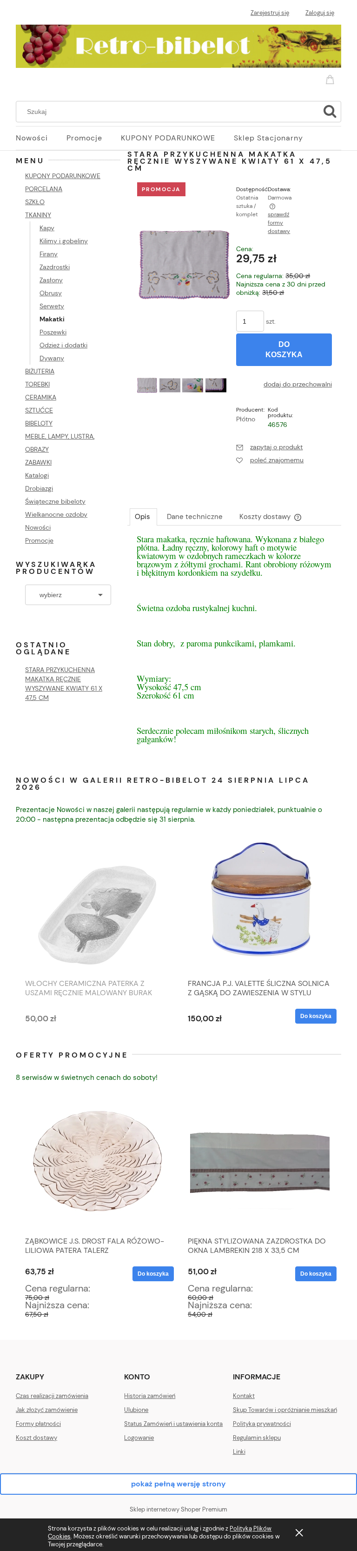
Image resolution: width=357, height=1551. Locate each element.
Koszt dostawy (36, 1438)
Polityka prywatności (262, 1424)
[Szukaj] (330, 111)
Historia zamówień (149, 1396)
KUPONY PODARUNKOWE (62, 176)
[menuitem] (41, 138)
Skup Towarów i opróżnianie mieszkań (285, 1410)
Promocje (39, 540)
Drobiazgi (39, 488)
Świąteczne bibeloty (55, 501)
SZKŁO (35, 202)
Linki (239, 1452)
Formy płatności (38, 1424)
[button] (269, 447)
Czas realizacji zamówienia (52, 1396)
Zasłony (51, 280)
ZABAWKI (38, 462)
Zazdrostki (55, 267)
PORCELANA (43, 189)
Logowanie (139, 1438)
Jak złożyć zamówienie (47, 1410)
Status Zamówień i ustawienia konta (173, 1424)
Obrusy (51, 293)
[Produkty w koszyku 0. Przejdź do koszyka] (331, 78)
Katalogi (37, 475)
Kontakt (244, 1396)
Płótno (245, 419)
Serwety (52, 306)
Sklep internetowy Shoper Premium (178, 1509)
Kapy (47, 228)
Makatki (52, 319)
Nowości (38, 527)
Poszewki (53, 332)
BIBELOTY (39, 423)
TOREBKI (37, 384)
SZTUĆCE (39, 410)
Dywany (52, 358)
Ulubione (136, 1410)
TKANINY (38, 215)
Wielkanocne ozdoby (56, 514)
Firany (49, 254)
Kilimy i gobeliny (64, 241)
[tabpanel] (234, 648)
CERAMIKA (40, 397)
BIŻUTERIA (39, 371)
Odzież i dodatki (63, 345)
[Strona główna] (178, 45)
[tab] (143, 516)
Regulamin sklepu (257, 1438)
